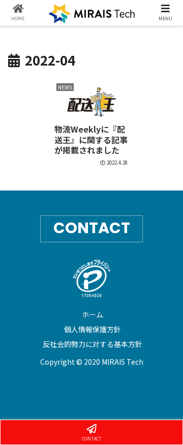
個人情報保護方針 (92, 329)
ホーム (92, 314)
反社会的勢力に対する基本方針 (92, 344)
